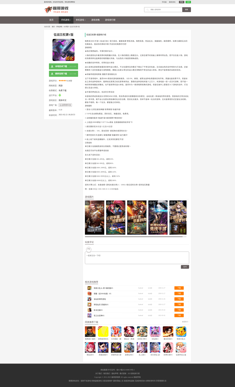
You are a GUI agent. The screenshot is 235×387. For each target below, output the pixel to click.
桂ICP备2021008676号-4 (125, 370)
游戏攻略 (95, 20)
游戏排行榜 (110, 20)
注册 (188, 2)
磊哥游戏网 (116, 377)
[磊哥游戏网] (56, 9)
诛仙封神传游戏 (100, 299)
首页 (51, 20)
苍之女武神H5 (99, 316)
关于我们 (98, 373)
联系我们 (106, 373)
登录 (181, 2)
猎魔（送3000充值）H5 (102, 294)
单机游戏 (80, 20)
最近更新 (123, 373)
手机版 (164, 2)
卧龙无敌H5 (98, 310)
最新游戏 (172, 2)
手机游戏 (65, 20)
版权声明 (115, 373)
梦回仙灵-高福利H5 (101, 305)
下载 (179, 288)
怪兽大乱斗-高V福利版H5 (103, 288)
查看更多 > (185, 322)
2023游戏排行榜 (134, 373)
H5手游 (66, 27)
